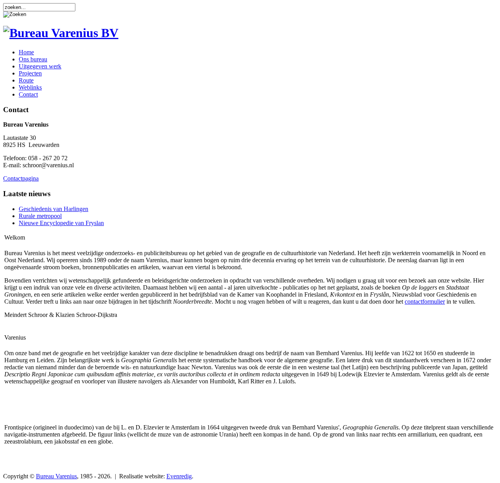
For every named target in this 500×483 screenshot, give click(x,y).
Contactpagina (21, 178)
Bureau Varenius (56, 476)
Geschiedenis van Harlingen (53, 209)
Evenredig (179, 476)
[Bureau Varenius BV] (60, 33)
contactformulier (425, 301)
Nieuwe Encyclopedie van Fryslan (61, 223)
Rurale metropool (40, 216)
